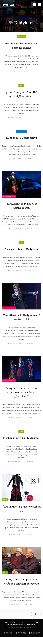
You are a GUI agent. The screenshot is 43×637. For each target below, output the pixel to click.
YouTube (22, 633)
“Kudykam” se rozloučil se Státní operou (21, 205)
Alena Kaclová (16, 71)
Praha (21, 242)
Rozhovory (21, 36)
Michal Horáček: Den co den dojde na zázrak (21, 45)
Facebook (8, 633)
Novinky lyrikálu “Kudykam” (21, 249)
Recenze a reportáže (9, 196)
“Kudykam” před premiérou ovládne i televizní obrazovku (21, 581)
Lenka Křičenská (16, 229)
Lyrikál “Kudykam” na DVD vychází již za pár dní (21, 94)
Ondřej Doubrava (16, 117)
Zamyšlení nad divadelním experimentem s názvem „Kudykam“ (21, 392)
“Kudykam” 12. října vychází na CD (21, 508)
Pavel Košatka (16, 417)
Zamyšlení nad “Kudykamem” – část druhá (21, 317)
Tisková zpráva (16, 534)
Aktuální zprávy (21, 131)
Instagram (36, 633)
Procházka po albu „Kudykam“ (21, 437)
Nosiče (21, 85)
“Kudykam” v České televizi (21, 137)
